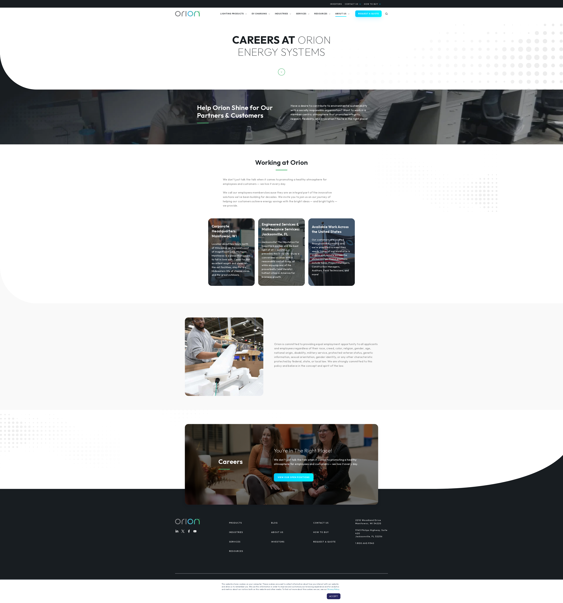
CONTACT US (351, 4)
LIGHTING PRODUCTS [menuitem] (232, 13)
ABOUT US (277, 532)
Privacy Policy (333, 589)
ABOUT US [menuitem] (340, 13)
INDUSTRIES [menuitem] (281, 13)
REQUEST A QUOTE (368, 13)
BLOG (274, 523)
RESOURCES (236, 551)
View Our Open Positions (294, 477)
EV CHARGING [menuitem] (259, 13)
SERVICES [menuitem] (301, 13)
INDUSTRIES (236, 532)
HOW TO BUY (371, 4)
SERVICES (235, 541)
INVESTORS (336, 4)
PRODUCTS (235, 523)
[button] (386, 13)
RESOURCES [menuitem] (320, 13)
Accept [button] (333, 596)
